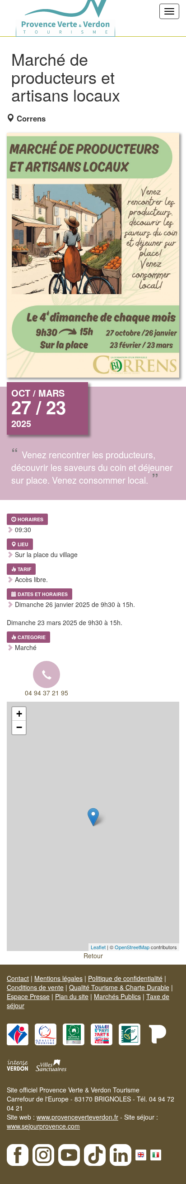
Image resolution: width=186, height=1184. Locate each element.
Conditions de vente (35, 987)
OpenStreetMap (132, 947)
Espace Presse (28, 996)
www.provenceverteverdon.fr (77, 1116)
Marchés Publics (117, 996)
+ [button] (19, 713)
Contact (18, 978)
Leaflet (98, 947)
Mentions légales (58, 978)
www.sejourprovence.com (43, 1126)
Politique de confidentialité (125, 978)
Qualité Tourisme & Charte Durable (119, 987)
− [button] (19, 727)
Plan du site (71, 996)
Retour (93, 955)
